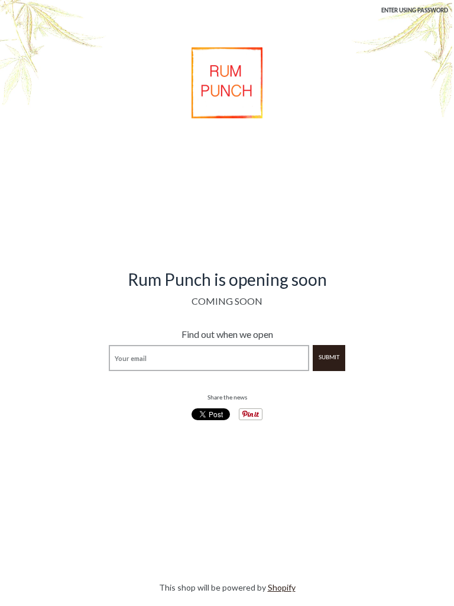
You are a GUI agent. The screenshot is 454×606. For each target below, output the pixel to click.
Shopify (282, 587)
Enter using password (414, 11)
